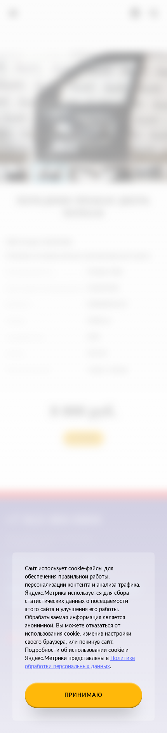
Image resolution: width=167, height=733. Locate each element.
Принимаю (83, 695)
